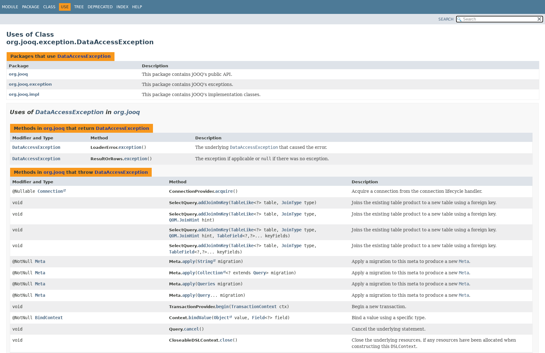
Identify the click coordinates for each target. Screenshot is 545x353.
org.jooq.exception (30, 84)
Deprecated (100, 7)
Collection (210, 272)
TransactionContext (254, 306)
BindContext (49, 317)
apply (188, 261)
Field (258, 317)
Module (10, 7)
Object (221, 317)
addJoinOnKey (213, 202)
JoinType (291, 202)
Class (49, 7)
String (205, 261)
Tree (79, 7)
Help (137, 7)
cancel (191, 329)
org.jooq (18, 74)
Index (122, 7)
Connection (50, 191)
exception (130, 147)
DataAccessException (84, 56)
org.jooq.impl (24, 94)
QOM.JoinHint (184, 219)
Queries (206, 283)
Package (30, 7)
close (226, 340)
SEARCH (446, 19)
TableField (229, 235)
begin (222, 306)
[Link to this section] (144, 112)
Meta (40, 261)
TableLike (242, 202)
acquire (224, 191)
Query (259, 272)
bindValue (200, 317)
